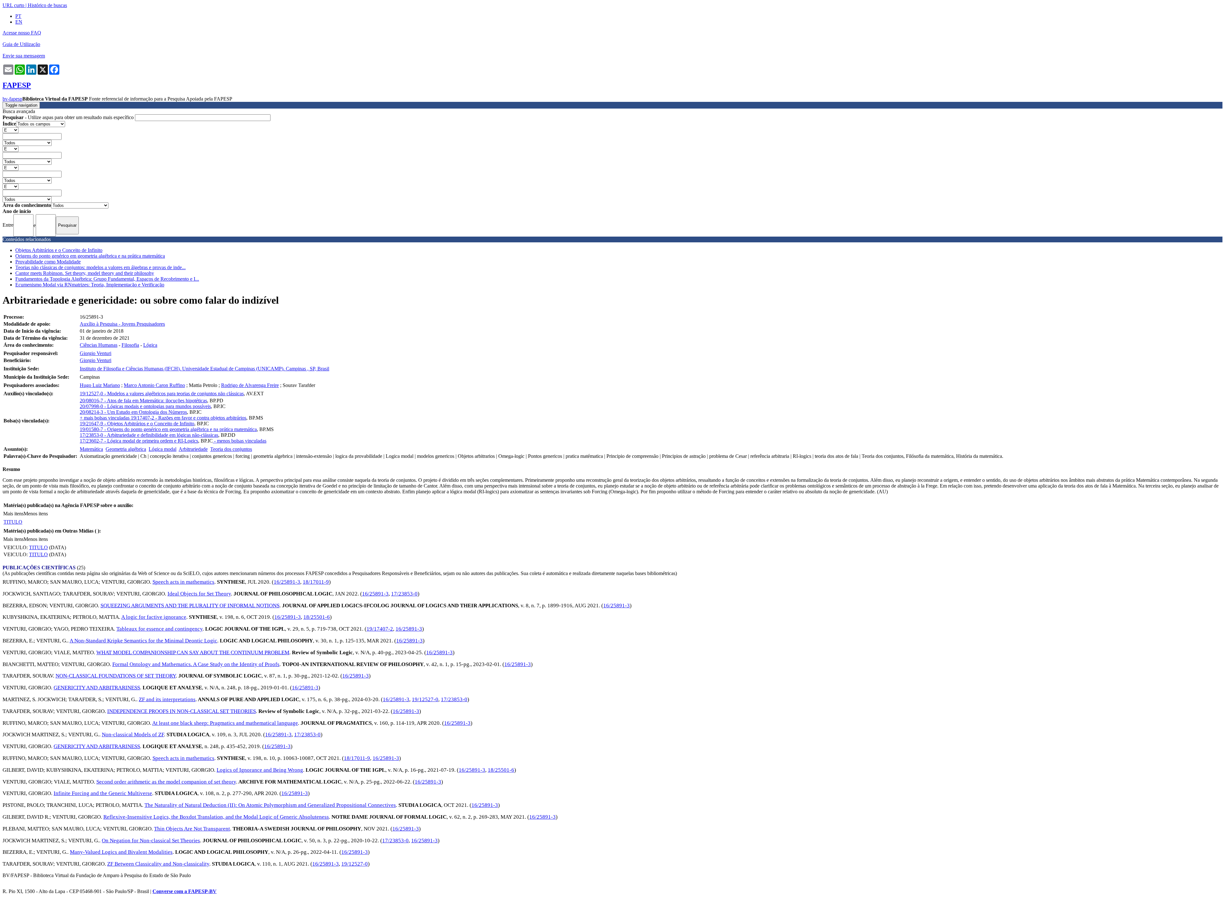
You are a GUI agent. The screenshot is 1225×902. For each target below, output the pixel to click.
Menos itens (36, 513)
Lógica (150, 345)
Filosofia (130, 345)
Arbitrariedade (193, 449)
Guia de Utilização (21, 44)
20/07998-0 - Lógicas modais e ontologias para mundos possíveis (145, 406)
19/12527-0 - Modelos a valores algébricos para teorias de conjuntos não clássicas (162, 393)
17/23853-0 (404, 594)
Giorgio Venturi (95, 353)
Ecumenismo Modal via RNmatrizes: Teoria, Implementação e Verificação (89, 284)
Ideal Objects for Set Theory (199, 594)
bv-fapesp (12, 99)
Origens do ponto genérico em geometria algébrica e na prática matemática (90, 256)
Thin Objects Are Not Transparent (192, 829)
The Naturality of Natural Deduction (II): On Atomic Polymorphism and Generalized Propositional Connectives (270, 805)
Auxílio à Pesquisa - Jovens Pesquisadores (122, 324)
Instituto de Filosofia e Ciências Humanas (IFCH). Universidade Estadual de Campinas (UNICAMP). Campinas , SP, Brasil (204, 368)
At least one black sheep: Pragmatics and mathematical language (225, 723)
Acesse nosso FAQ (22, 32)
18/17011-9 (316, 582)
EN (18, 22)
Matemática (91, 449)
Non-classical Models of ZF (133, 734)
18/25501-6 (316, 617)
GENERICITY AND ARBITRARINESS (97, 688)
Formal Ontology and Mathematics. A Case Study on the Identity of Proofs (195, 664)
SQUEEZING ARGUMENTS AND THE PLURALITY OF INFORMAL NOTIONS (189, 606)
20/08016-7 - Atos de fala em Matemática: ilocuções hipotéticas (143, 400)
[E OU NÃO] (11, 130)
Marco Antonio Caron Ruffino (154, 385)
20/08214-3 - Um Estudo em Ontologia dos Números (133, 412)
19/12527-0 (425, 699)
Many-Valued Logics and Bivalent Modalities (121, 852)
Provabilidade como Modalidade (48, 261)
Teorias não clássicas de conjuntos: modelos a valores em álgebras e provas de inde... (100, 267)
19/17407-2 (380, 629)
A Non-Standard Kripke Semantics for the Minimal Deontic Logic (143, 641)
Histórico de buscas (47, 5)
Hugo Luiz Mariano (100, 385)
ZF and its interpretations (167, 699)
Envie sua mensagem (24, 55)
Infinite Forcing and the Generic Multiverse (103, 793)
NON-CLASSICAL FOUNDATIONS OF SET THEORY (116, 676)
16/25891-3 (287, 582)
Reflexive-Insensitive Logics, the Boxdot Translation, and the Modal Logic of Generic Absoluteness (216, 817)
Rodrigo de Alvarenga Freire (250, 385)
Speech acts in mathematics (183, 582)
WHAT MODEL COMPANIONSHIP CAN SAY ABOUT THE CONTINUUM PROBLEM (192, 652)
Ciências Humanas (98, 345)
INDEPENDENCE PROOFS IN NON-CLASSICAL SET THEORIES (181, 711)
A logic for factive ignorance (153, 617)
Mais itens (13, 513)
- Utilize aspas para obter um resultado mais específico (69, 117)
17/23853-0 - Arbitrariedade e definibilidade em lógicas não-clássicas (149, 435)
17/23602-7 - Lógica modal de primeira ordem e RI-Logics (139, 440)
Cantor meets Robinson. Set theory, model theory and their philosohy (84, 273)
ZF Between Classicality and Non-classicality (158, 864)
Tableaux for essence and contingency (159, 629)
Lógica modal (162, 449)
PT (18, 16)
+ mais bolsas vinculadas (105, 418)
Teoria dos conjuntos (231, 449)
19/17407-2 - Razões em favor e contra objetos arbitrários (188, 418)
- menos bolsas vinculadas (239, 440)
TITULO (13, 522)
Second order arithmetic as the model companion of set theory (166, 782)
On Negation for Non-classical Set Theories (151, 841)
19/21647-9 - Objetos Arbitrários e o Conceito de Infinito (137, 423)
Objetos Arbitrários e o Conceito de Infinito (58, 250)
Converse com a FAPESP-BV (184, 891)
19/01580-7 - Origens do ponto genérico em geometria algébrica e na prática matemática (168, 429)
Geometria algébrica (126, 449)
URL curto (13, 5)
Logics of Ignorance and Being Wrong (260, 770)
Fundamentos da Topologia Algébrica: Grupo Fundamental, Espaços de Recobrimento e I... (107, 279)
